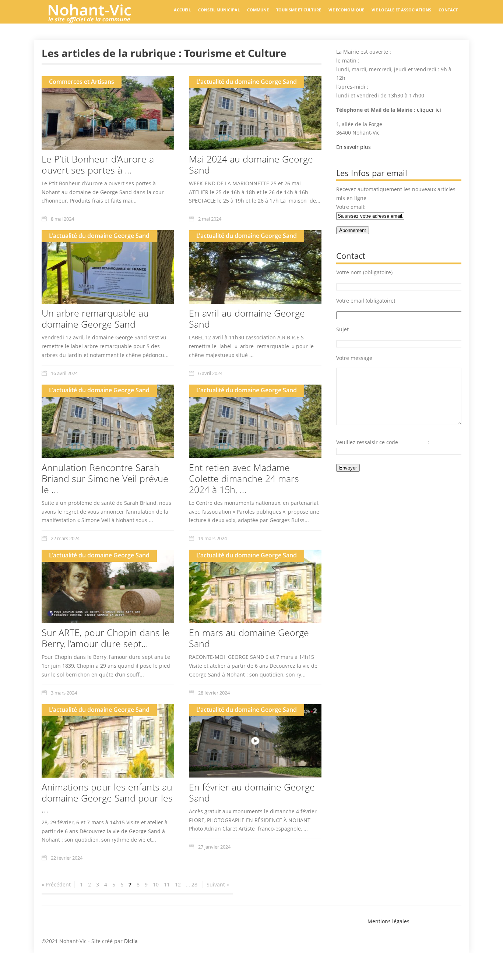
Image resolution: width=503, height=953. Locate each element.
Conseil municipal (219, 10)
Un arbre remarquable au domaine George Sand (95, 318)
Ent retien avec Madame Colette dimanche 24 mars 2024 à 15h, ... (244, 478)
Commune (258, 10)
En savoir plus (353, 146)
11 (167, 884)
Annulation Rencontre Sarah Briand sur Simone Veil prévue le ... (105, 478)
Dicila (131, 941)
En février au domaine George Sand (252, 792)
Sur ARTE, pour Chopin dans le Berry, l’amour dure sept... (106, 638)
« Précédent (56, 884)
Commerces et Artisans (81, 82)
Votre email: (351, 206)
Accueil (182, 10)
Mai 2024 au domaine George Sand (251, 164)
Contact (448, 10)
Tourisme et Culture (298, 10)
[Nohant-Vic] (97, 20)
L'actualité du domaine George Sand (246, 82)
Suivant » (218, 884)
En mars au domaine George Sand (249, 638)
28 (194, 884)
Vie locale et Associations (401, 10)
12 (178, 884)
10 (156, 884)
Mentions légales (388, 921)
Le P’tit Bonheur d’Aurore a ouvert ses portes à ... (98, 164)
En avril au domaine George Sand (247, 318)
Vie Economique (346, 10)
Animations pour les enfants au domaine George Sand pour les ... (107, 798)
